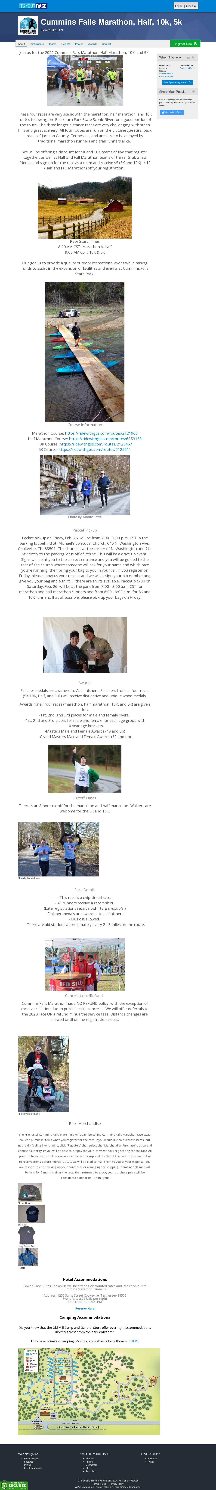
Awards (92, 44)
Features (28, 1461)
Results (65, 44)
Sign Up (191, 6)
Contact (106, 44)
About (21, 44)
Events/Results (31, 1458)
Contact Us (91, 1464)
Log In (178, 6)
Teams (52, 44)
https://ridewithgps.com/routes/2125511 (94, 449)
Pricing (27, 1464)
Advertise (90, 1471)
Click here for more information (124, 1486)
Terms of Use (99, 1483)
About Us (90, 1458)
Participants (37, 44)
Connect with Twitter (174, 112)
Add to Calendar (166, 73)
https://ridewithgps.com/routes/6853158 (105, 438)
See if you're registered (176, 82)
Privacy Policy (116, 1483)
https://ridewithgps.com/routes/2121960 (101, 433)
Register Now (183, 43)
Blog (88, 1468)
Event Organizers (33, 1468)
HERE (135, 1341)
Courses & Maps (187, 68)
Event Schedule (166, 76)
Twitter (151, 1461)
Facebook (152, 1458)
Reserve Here (84, 1308)
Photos (79, 44)
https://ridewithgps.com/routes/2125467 (95, 444)
